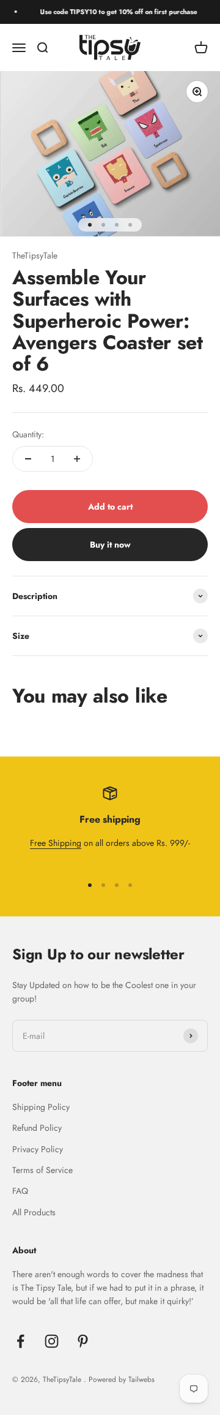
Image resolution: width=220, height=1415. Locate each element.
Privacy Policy (37, 1149)
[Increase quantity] (77, 459)
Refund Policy (37, 1128)
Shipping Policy (41, 1107)
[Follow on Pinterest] (83, 1341)
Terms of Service (42, 1170)
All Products (34, 1212)
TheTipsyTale (34, 255)
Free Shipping (55, 843)
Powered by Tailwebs (122, 1379)
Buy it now (110, 544)
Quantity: (28, 434)
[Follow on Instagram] (51, 1341)
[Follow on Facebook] (20, 1341)
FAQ (20, 1191)
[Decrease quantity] (28, 459)
